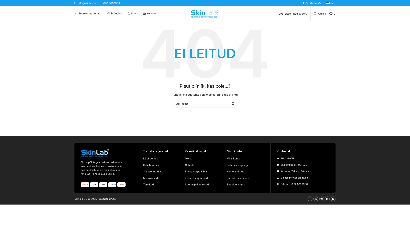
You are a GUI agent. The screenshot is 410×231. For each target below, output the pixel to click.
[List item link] (161, 159)
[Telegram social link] (319, 3)
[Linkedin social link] (315, 3)
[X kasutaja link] (307, 3)
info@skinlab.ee (87, 3)
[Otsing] (233, 103)
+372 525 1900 (111, 3)
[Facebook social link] (303, 3)
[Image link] (95, 152)
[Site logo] (205, 13)
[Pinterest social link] (311, 3)
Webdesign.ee (107, 198)
